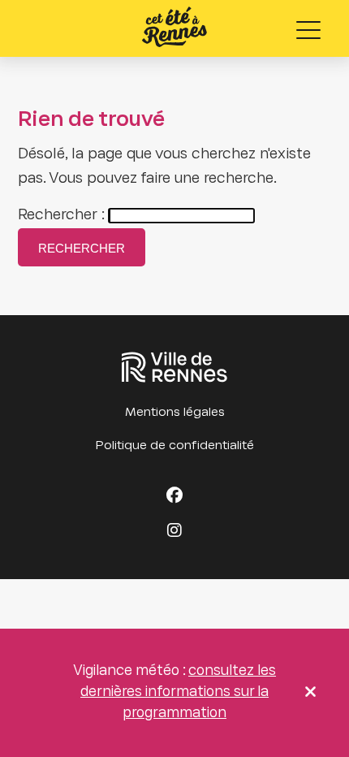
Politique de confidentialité (175, 446)
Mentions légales (175, 412)
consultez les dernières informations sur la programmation (178, 692)
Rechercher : (61, 216)
